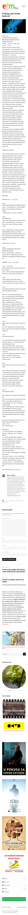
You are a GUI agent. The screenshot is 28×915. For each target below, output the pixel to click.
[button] (3, 709)
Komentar (5, 518)
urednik (6, 500)
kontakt (24, 907)
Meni (23, 6)
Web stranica (6, 552)
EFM (3, 907)
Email (4, 545)
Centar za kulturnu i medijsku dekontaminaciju (13, 730)
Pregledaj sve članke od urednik (14, 495)
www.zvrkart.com (16, 469)
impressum (19, 907)
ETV (6, 907)
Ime (3, 538)
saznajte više (5, 624)
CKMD (8, 907)
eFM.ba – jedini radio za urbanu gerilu (10, 911)
